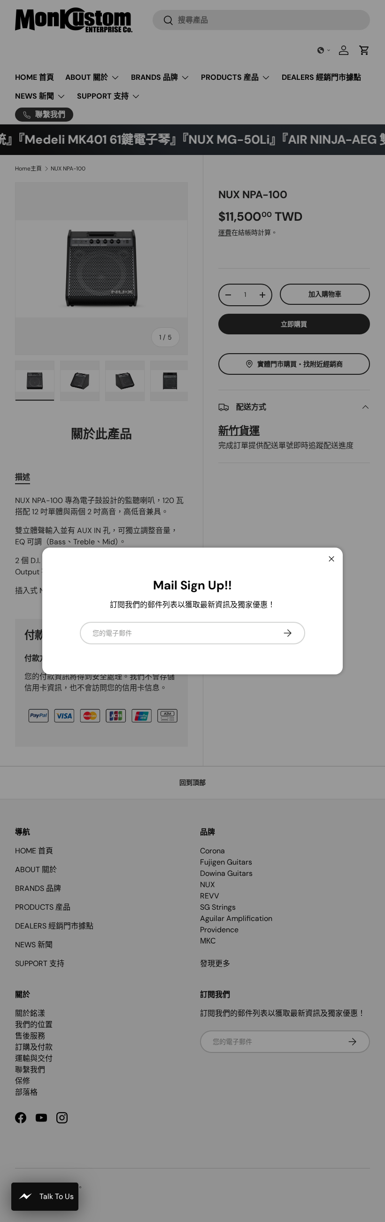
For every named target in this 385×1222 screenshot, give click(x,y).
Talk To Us (56, 1196)
